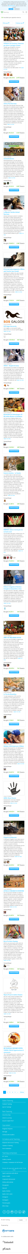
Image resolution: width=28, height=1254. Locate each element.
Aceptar (11, 9)
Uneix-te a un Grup (7, 1118)
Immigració (5, 1197)
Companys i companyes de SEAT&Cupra (12, 1162)
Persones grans (6, 1203)
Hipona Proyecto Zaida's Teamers (13, 995)
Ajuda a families (6, 1191)
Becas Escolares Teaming (11, 941)
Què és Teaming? (6, 1107)
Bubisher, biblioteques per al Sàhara (14, 746)
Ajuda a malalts (6, 1176)
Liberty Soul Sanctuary (10, 103)
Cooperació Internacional (8, 1179)
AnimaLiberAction (9, 159)
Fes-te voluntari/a (6, 1148)
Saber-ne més (10, 124)
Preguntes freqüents (7, 1128)
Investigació (5, 1200)
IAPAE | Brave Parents (10, 798)
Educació (4, 1188)
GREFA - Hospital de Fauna (11, 366)
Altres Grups (5, 1206)
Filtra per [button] (5, 23)
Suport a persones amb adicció (10, 1173)
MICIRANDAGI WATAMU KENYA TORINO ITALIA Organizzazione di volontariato (14, 1050)
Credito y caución (6, 1159)
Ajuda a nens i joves (7, 1194)
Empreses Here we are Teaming (10, 1142)
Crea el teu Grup (6, 1115)
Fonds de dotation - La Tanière (12, 473)
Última (22, 1092)
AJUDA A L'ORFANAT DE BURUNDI (14, 891)
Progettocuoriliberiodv (10, 837)
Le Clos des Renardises (10, 694)
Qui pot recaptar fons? (8, 1121)
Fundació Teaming (7, 1104)
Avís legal (4, 1131)
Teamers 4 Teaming (7, 1145)
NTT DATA (5, 1156)
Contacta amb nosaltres (8, 1134)
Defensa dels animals (7, 1182)
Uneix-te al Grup (14, 81)
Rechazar (17, 9)
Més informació (11, 5)
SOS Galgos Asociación (10, 326)
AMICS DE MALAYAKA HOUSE (12, 637)
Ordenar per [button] (19, 23)
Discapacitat (5, 1185)
